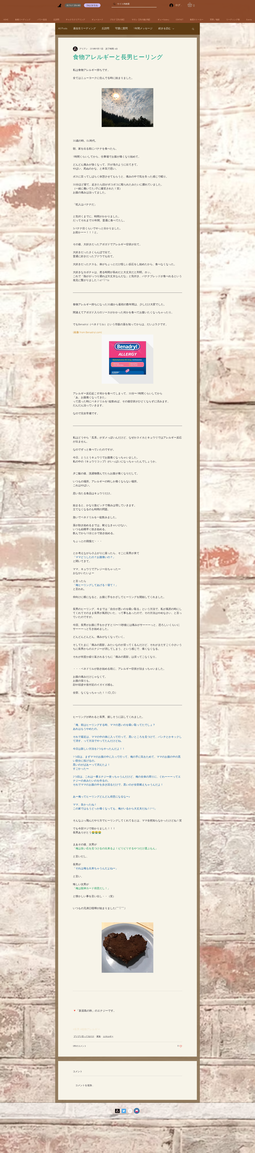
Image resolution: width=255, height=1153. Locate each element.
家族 (99, 1036)
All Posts (62, 28)
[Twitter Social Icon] (124, 1111)
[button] (192, 4)
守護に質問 (121, 28)
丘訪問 (105, 28)
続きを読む (164, 28)
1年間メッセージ (143, 28)
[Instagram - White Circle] (130, 1111)
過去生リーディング (84, 28)
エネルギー (108, 1036)
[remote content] (127, 1014)
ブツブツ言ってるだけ (83, 1036)
